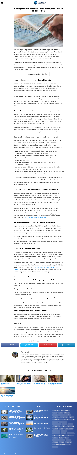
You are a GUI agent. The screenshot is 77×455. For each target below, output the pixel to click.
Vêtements (68, 442)
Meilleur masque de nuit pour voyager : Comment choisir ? (41, 436)
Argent (55, 412)
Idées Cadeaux (69, 428)
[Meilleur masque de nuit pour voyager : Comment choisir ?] (29, 436)
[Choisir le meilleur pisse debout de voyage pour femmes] (29, 417)
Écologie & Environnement (60, 444)
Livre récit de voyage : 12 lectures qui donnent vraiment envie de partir (16, 430)
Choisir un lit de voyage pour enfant (41, 411)
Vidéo (68, 439)
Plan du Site (73, 453)
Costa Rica (65, 419)
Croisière (56, 421)
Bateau (62, 414)
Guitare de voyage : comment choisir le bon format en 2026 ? (15, 412)
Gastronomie (57, 426)
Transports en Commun (59, 439)
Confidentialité (65, 453)
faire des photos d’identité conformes (34, 217)
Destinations (63, 421)
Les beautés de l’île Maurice (42, 428)
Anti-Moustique (65, 410)
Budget (68, 414)
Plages (64, 433)
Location (64, 430)
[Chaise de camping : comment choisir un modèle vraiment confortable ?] (4, 418)
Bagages (56, 414)
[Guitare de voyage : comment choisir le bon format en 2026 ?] (4, 412)
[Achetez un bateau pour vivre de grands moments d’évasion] (29, 423)
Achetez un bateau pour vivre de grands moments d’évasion (41, 423)
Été (69, 444)
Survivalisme (70, 435)
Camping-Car (64, 417)
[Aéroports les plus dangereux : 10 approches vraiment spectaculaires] (4, 424)
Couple (72, 419)
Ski (54, 435)
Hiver (64, 426)
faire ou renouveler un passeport (29, 132)
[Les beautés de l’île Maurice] (29, 430)
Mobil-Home (57, 433)
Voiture (62, 442)
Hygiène (56, 428)
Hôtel (61, 428)
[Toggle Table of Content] (46, 74)
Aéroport (67, 412)
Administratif (57, 410)
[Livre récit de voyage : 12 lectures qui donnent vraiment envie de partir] (4, 430)
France (65, 424)
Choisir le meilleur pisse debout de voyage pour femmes (41, 417)
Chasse (72, 417)
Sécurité (55, 437)
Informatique (57, 430)
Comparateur (57, 419)
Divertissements (57, 424)
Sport (59, 435)
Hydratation (71, 426)
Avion (61, 412)
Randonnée (71, 433)
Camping (56, 417)
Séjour (61, 437)
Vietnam (56, 442)
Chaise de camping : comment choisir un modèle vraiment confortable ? (17, 418)
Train (67, 437)
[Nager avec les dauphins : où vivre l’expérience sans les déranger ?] (4, 436)
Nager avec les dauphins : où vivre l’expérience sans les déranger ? (16, 436)
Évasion (55, 446)
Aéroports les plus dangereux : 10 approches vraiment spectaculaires (16, 424)
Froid (71, 424)
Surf (64, 435)
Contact (59, 453)
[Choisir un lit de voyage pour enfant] (29, 412)
